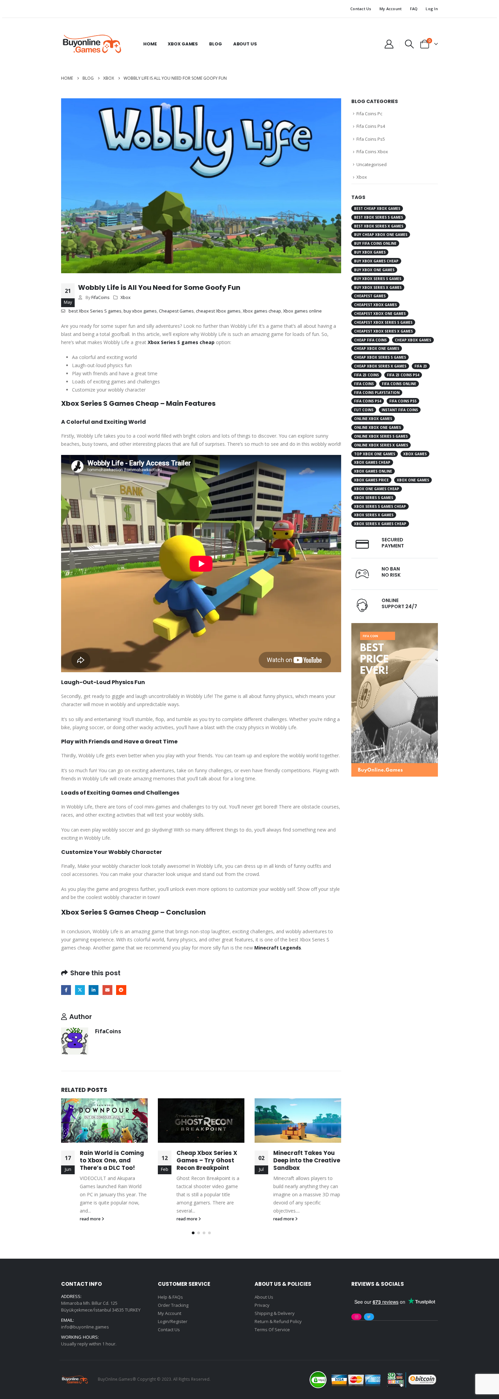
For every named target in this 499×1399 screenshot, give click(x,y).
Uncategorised (371, 164)
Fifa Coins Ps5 (370, 139)
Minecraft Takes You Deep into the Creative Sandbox (306, 1160)
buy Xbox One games (374, 269)
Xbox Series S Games (373, 497)
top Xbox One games (374, 454)
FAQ (414, 8)
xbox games (415, 454)
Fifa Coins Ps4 (370, 126)
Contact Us (360, 8)
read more (90, 1219)
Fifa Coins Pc (369, 114)
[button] (409, 44)
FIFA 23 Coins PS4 (403, 375)
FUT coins (363, 409)
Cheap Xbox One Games (376, 348)
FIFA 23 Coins (366, 375)
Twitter (80, 990)
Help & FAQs (170, 1297)
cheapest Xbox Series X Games (383, 331)
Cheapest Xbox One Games (380, 313)
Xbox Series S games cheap (181, 342)
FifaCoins (100, 297)
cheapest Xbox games (218, 311)
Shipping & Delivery (275, 1313)
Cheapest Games (176, 311)
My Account (391, 8)
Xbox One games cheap (376, 488)
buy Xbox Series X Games (378, 287)
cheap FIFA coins (370, 340)
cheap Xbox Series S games (380, 357)
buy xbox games (140, 311)
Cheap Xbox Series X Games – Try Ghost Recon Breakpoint (207, 1160)
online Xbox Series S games (381, 436)
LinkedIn (93, 990)
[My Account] (389, 44)
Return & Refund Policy (278, 1321)
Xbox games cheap (262, 311)
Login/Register (172, 1321)
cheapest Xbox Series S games (383, 322)
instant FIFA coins (400, 409)
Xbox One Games (413, 480)
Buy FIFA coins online (375, 243)
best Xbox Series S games (95, 311)
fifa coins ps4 (367, 401)
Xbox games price (371, 480)
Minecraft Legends (277, 947)
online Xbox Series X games (381, 445)
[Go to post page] (104, 1120)
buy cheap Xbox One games (380, 234)
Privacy (262, 1305)
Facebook (66, 990)
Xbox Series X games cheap (380, 523)
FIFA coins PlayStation (377, 392)
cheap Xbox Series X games (380, 366)
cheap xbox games (413, 340)
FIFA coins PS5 (403, 401)
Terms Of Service (272, 1329)
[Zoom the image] (394, 627)
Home (149, 44)
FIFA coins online (399, 383)
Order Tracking (173, 1305)
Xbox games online (302, 311)
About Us (245, 44)
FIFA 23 (420, 366)
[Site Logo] (91, 44)
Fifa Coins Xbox (372, 151)
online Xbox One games (377, 427)
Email (107, 990)
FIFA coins (364, 383)
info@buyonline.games (85, 1327)
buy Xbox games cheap (376, 261)
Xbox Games (183, 44)
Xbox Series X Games (373, 515)
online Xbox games (373, 418)
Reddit (121, 990)
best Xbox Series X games (378, 226)
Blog (215, 44)
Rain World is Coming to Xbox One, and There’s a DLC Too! (112, 1160)
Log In (432, 8)
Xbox (126, 297)
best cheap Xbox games (377, 208)
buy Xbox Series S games (377, 278)
